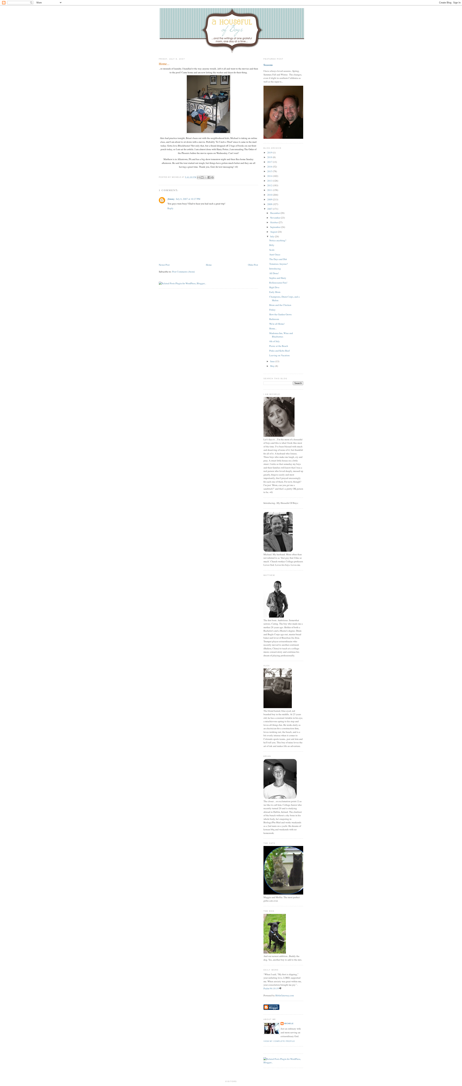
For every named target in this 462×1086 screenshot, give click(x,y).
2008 (270, 204)
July (272, 236)
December (275, 213)
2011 (270, 190)
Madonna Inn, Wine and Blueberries (281, 335)
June (272, 361)
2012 (270, 185)
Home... (164, 64)
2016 (270, 166)
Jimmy (171, 198)
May (272, 366)
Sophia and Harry (277, 278)
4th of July (274, 341)
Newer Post (164, 264)
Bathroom (274, 319)
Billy (271, 245)
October (274, 222)
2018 (270, 157)
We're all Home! (277, 323)
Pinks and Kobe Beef (279, 350)
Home (209, 264)
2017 (270, 161)
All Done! (274, 273)
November (275, 217)
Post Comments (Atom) (183, 271)
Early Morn (274, 292)
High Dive (274, 287)
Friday (272, 309)
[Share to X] (205, 177)
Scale (271, 249)
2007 (270, 208)
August (274, 231)
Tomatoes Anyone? (278, 263)
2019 (270, 152)
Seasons (268, 65)
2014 (270, 176)
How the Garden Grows (280, 314)
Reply (170, 208)
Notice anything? (277, 240)
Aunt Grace (274, 254)
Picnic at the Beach (278, 346)
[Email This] (199, 177)
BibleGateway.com (284, 995)
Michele (289, 1023)
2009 (270, 199)
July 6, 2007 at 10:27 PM (188, 198)
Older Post (253, 264)
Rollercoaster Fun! (278, 282)
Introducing (275, 268)
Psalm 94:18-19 (271, 988)
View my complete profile (279, 1041)
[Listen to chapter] (280, 988)
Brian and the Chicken (280, 305)
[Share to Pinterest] (212, 177)
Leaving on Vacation (279, 355)
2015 (270, 171)
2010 (270, 194)
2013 (270, 180)
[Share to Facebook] (209, 177)
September (275, 227)
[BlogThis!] (202, 177)
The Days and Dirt (278, 259)
